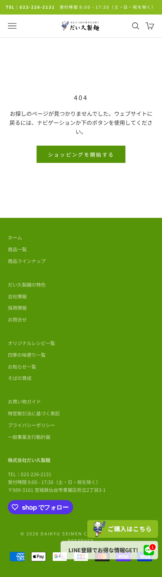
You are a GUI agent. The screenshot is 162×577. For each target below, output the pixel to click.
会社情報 (17, 296)
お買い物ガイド (24, 401)
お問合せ (17, 319)
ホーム (15, 237)
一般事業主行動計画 (29, 436)
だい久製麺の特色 (27, 284)
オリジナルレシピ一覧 (31, 343)
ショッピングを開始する (81, 154)
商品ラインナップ (27, 260)
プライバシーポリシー (31, 425)
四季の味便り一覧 (27, 354)
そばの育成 (19, 377)
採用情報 (17, 307)
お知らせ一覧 (22, 366)
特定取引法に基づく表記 (34, 413)
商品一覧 (17, 249)
